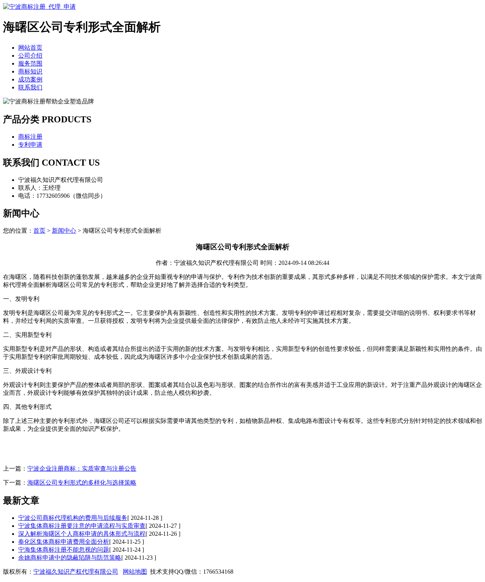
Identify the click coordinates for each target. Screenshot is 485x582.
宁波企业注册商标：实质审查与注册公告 (81, 468)
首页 (39, 230)
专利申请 (30, 144)
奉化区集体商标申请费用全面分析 (63, 541)
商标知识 (30, 71)
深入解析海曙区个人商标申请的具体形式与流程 (82, 533)
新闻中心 (64, 230)
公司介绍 (30, 55)
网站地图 (135, 571)
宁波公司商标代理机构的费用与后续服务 (72, 518)
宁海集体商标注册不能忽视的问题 (63, 549)
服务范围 (30, 63)
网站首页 (30, 47)
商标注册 (30, 136)
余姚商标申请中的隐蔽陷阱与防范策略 (69, 557)
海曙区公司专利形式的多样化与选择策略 (81, 482)
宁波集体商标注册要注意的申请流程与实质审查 (82, 526)
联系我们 (30, 87)
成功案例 (30, 79)
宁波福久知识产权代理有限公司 (75, 571)
